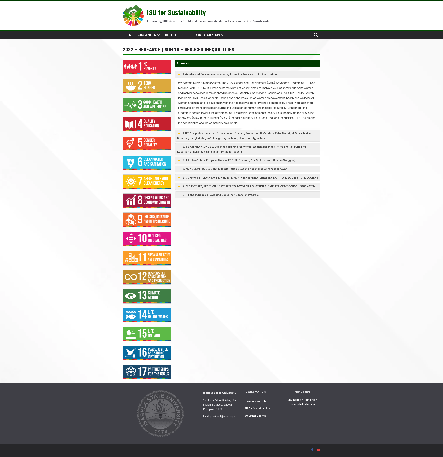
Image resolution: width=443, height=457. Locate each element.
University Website (255, 401)
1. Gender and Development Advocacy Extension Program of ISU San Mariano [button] (230, 74)
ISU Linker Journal (255, 415)
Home (129, 34)
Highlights (172, 34)
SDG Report (294, 399)
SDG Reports (147, 34)
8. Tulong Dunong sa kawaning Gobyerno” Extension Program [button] (221, 194)
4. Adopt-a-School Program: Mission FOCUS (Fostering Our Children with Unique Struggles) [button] (239, 160)
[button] (158, 35)
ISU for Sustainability (176, 13)
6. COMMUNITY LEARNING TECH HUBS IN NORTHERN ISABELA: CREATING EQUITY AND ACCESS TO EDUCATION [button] (250, 177)
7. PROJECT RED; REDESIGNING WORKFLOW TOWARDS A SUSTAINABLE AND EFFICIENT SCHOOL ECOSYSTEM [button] (249, 186)
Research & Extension (205, 34)
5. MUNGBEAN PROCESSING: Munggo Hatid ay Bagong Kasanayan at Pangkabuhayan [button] (235, 168)
